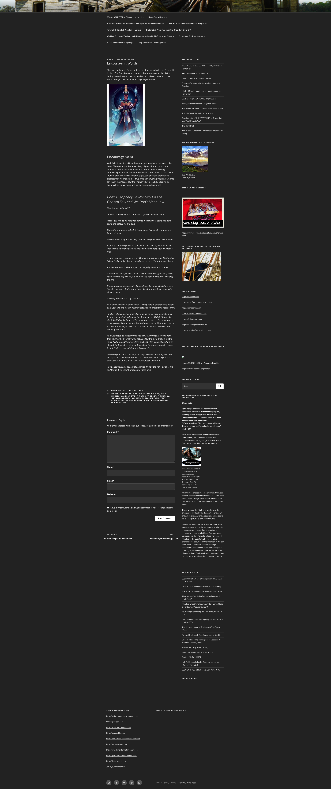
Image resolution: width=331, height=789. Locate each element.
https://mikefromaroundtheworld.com (197, 302)
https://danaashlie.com (191, 308)
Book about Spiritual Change (191, 36)
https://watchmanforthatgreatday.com (122, 750)
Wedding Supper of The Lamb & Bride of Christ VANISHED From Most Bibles (139, 36)
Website (111, 494)
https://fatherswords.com (192, 319)
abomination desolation (124, 394)
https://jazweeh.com (190, 296)
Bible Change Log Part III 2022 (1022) (197, 652)
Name (110, 467)
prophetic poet (139, 398)
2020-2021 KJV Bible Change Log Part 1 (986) (201, 670)
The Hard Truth (188, 126)
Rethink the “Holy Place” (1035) (195, 647)
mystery (164, 396)
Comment (113, 432)
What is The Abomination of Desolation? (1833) (201, 586)
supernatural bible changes (136, 400)
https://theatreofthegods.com (194, 313)
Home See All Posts (156, 17)
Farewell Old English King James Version (124, 30)
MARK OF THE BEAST (149, 396)
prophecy (124, 398)
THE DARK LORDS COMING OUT (196, 73)
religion (115, 400)
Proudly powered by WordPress (183, 783)
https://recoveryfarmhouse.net (194, 325)
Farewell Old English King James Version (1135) (201, 635)
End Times (138, 390)
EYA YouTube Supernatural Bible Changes (186, 23)
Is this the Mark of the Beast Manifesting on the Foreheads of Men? (135, 23)
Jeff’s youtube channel (115, 767)
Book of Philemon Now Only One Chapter (199, 99)
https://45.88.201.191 (191, 363)
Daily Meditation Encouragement (152, 42)
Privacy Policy (162, 783)
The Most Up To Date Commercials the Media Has (202, 108)
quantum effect (157, 398)
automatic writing (149, 394)
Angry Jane (130, 59)
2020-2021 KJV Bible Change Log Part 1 (124, 17)
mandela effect (129, 396)
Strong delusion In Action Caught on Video (199, 103)
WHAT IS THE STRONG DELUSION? (197, 78)
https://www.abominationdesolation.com (123, 738)
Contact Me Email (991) (191, 657)
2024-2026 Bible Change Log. (120, 42)
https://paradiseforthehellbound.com (197, 330)
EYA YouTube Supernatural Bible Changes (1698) (202, 591)
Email (110, 481)
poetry (114, 398)
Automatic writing (121, 390)
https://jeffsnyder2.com (116, 761)
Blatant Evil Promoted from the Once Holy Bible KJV (168, 30)
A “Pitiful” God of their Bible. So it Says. (198, 113)
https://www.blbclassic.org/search (196, 369)
